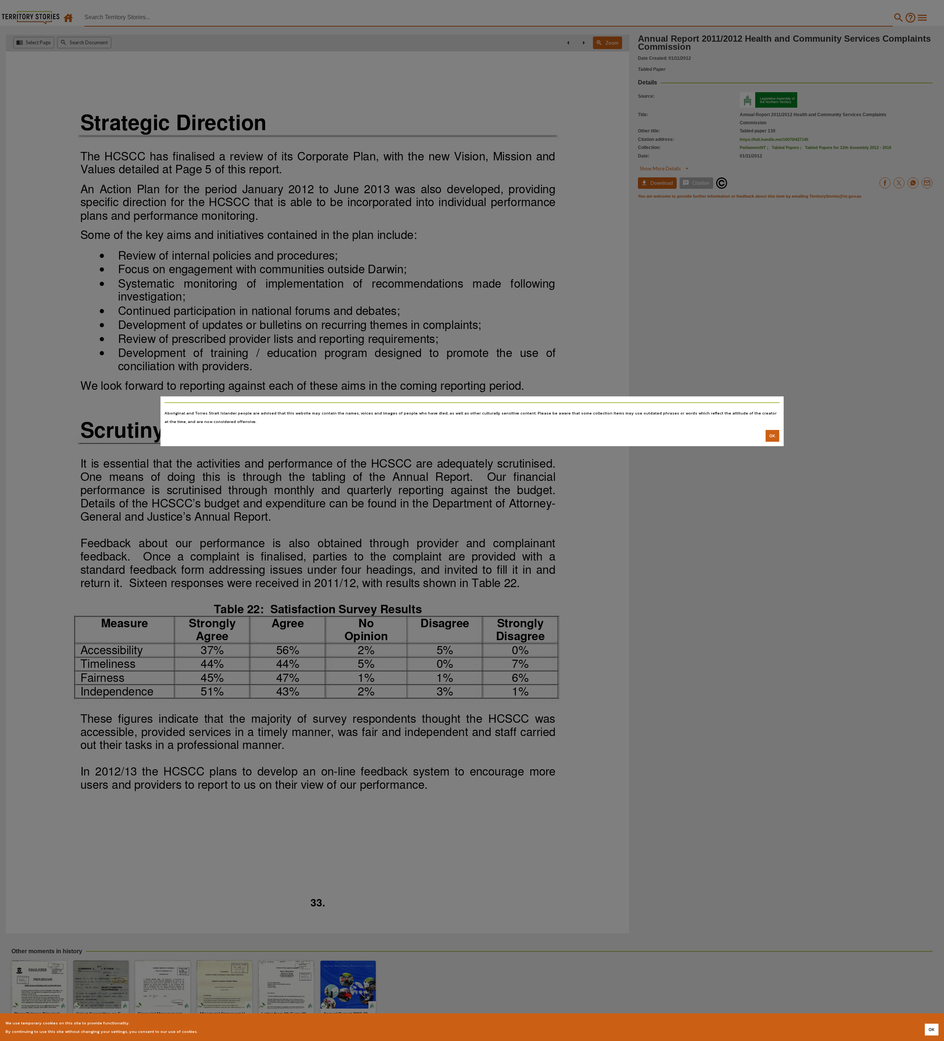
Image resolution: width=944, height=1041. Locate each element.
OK (772, 436)
